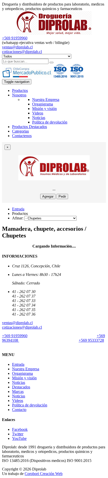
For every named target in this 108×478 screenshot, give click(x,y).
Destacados (21, 387)
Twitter (17, 434)
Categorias (20, 131)
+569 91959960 (14, 38)
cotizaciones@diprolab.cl (22, 51)
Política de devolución (49, 122)
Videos (37, 113)
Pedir (62, 196)
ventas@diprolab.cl (17, 47)
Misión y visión (44, 108)
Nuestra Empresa (45, 99)
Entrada (18, 209)
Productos (20, 90)
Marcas (18, 391)
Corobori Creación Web (44, 473)
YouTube (19, 438)
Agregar (47, 196)
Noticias (38, 117)
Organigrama (42, 104)
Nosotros (19, 95)
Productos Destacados (29, 127)
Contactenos (22, 136)
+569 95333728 (91, 340)
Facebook (20, 429)
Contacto (19, 409)
